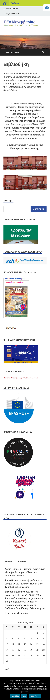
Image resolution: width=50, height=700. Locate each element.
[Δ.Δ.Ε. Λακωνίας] (20, 379)
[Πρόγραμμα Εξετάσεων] (20, 243)
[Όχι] (46, 688)
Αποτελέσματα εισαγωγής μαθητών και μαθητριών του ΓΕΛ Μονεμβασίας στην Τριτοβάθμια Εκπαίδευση (23, 583)
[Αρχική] (4, 3)
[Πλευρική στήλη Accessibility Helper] (46, 7)
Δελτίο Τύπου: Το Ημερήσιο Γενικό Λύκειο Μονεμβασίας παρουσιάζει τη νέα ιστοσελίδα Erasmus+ (25, 572)
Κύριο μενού (15, 52)
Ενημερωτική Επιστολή (16, 613)
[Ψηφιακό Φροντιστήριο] (20, 362)
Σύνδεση (14, 3)
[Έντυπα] (11, 331)
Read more (35, 696)
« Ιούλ (6, 669)
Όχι (24, 696)
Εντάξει (15, 696)
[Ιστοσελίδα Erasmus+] (18, 466)
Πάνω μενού (12, 9)
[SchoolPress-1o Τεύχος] (17, 317)
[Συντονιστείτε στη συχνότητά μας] (18, 552)
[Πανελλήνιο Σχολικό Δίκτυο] (25, 263)
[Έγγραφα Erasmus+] (18, 423)
